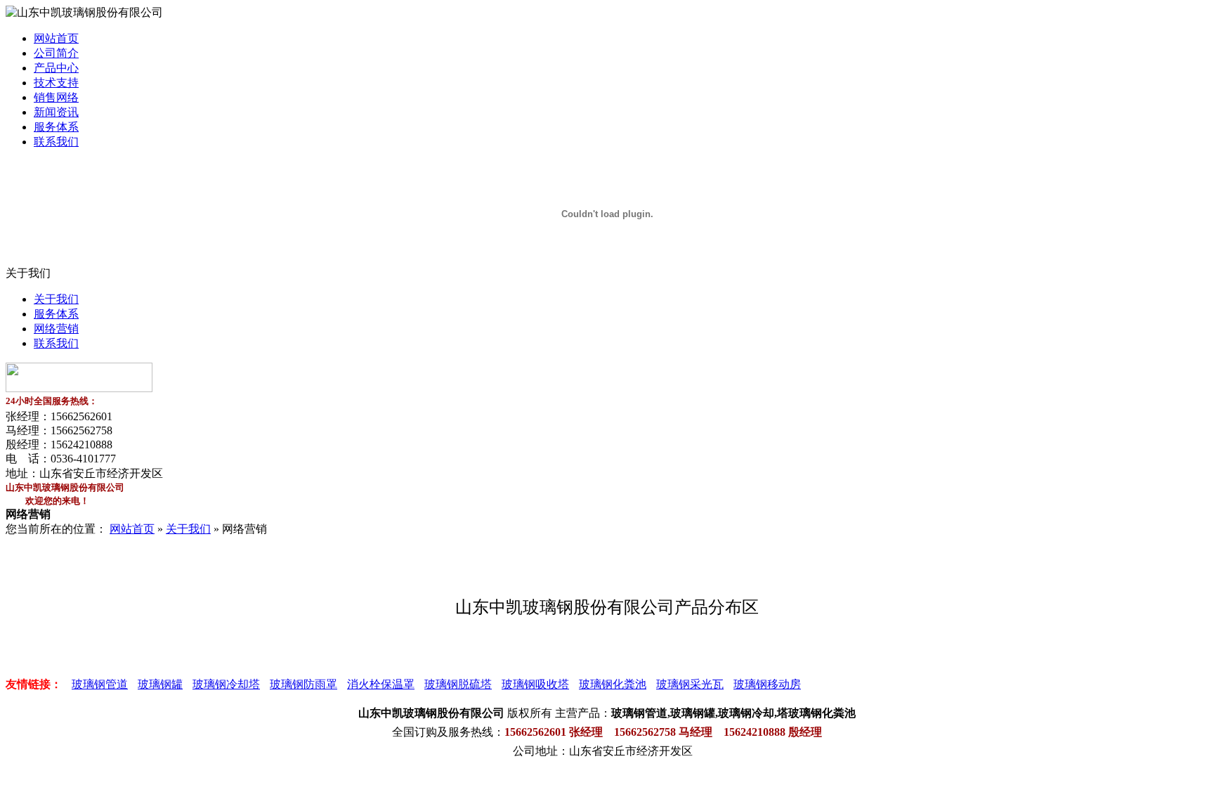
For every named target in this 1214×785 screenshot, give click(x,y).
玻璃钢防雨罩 (303, 684)
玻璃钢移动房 (767, 684)
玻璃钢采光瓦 (690, 684)
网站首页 (56, 38)
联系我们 (56, 142)
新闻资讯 (56, 112)
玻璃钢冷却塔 (226, 684)
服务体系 (56, 127)
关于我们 (56, 299)
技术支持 (56, 83)
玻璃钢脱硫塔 (458, 684)
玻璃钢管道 (100, 684)
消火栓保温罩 (381, 684)
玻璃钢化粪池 (612, 684)
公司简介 (56, 53)
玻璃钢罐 (160, 684)
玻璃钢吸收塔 (535, 684)
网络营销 (56, 329)
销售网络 (56, 97)
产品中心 (56, 68)
